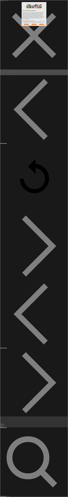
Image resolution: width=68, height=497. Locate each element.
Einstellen (41, 24)
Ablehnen (34, 24)
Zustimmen (26, 24)
